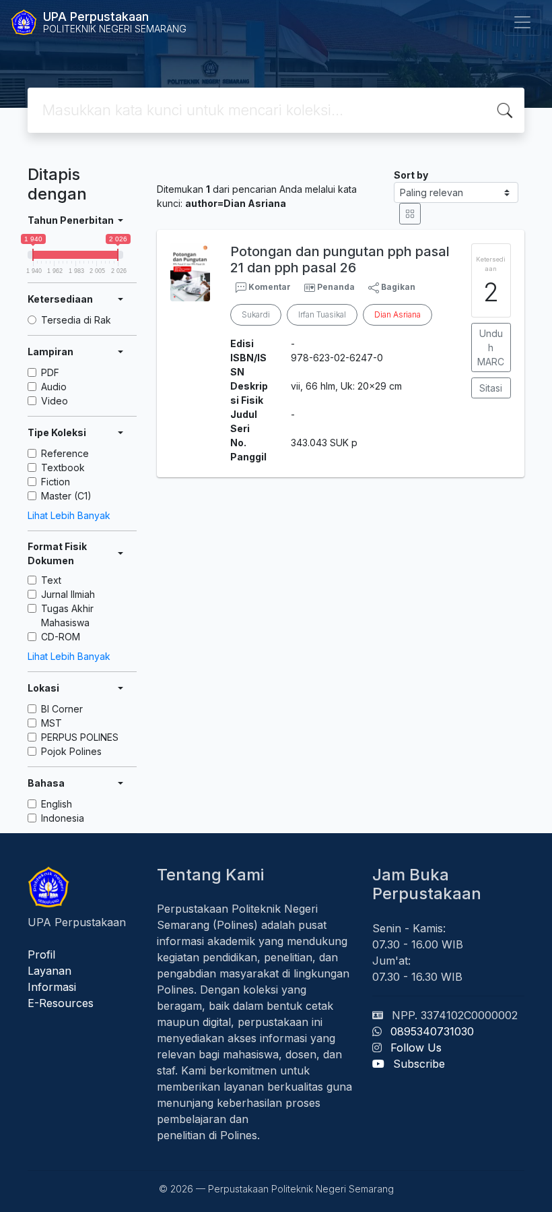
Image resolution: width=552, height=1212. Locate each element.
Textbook (63, 467)
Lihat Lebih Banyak (69, 515)
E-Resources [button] (61, 1003)
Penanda (336, 287)
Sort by (411, 175)
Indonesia (62, 818)
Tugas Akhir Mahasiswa (67, 615)
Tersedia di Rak (76, 320)
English (56, 804)
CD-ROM (60, 636)
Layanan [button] (49, 970)
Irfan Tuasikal (322, 314)
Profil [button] (41, 954)
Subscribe (419, 1063)
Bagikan (397, 287)
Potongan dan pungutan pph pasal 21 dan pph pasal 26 (340, 259)
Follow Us (416, 1047)
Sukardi (256, 314)
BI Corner (62, 709)
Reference (65, 453)
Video (54, 400)
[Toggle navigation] (522, 22)
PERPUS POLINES (79, 737)
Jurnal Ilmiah (68, 594)
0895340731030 (432, 1031)
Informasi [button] (52, 987)
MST (51, 723)
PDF (50, 372)
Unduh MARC (490, 347)
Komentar (268, 287)
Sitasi (490, 388)
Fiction (55, 481)
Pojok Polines (71, 751)
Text (51, 580)
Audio (54, 386)
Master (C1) (66, 496)
